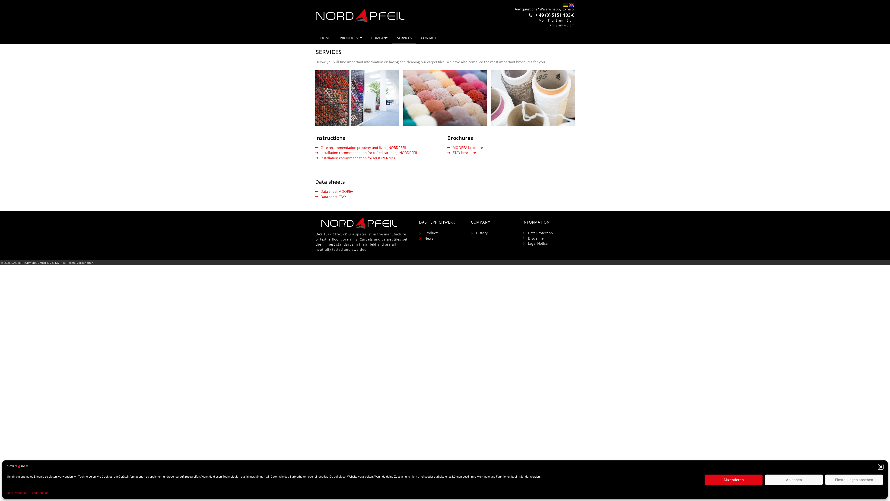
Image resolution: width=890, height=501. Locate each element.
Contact (428, 37)
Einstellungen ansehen (854, 480)
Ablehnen (794, 480)
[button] (880, 467)
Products (349, 37)
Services (404, 37)
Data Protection (17, 493)
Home (325, 37)
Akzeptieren (733, 480)
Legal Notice (40, 493)
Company (379, 37)
